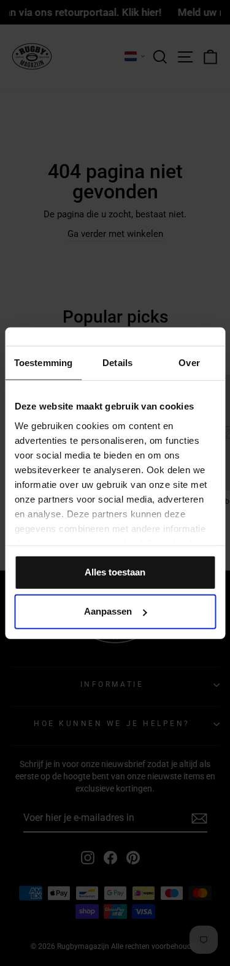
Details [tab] (117, 363)
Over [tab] (188, 363)
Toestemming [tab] (43, 363)
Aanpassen (108, 611)
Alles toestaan (115, 572)
